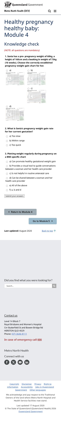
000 (39, 339)
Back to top (47, 230)
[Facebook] (6, 362)
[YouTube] (20, 362)
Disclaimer (27, 384)
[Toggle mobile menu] (55, 11)
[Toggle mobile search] (49, 11)
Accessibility (27, 387)
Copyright (14, 384)
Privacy (37, 384)
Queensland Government (31, 411)
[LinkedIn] (26, 362)
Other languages (38, 390)
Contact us (10, 315)
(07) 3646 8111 (19, 333)
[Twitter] (13, 362)
